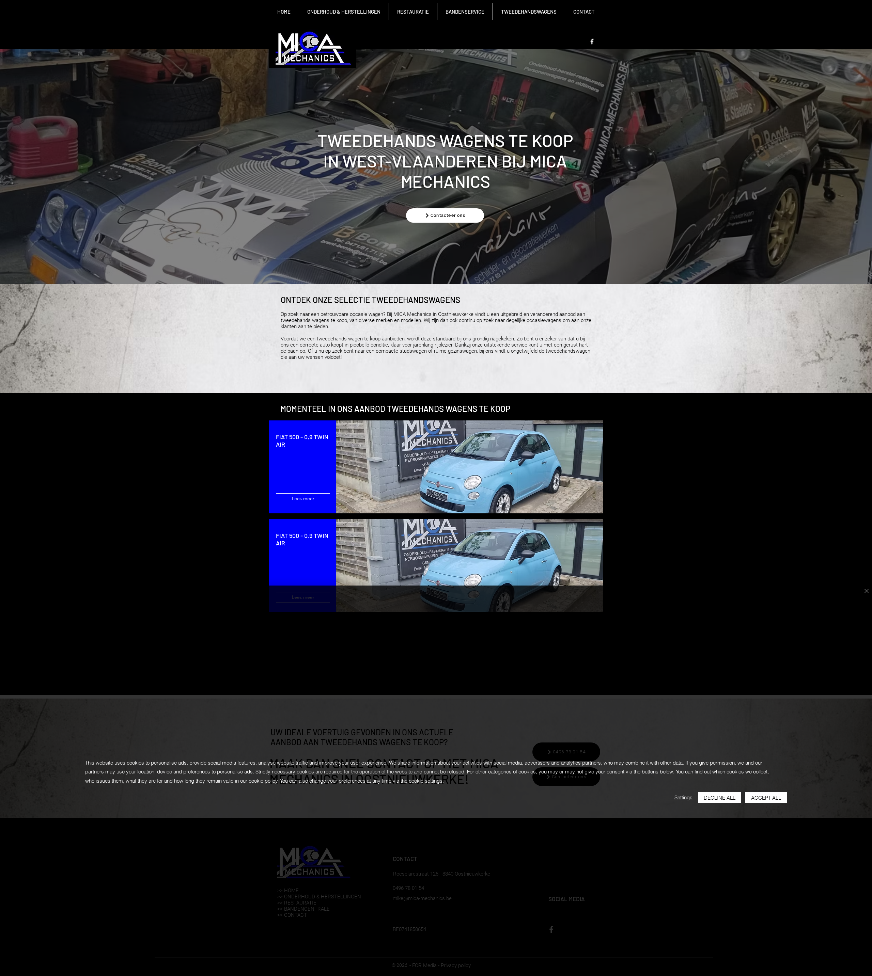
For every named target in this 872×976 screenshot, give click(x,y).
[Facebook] (592, 41)
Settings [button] (683, 797)
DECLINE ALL (719, 798)
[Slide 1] (436, 267)
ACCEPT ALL (766, 798)
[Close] (866, 591)
